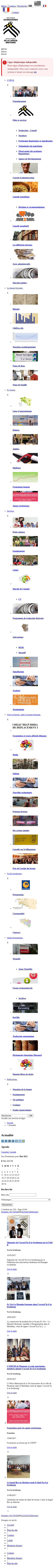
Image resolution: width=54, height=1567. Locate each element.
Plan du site (12, 1530)
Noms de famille (20, 385)
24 (26, 1212)
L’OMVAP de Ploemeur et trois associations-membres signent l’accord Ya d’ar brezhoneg (26, 1367)
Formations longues (21, 487)
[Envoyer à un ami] (20, 1142)
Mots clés (5, 1195)
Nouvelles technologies (22, 792)
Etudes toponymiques (22, 1110)
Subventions (18, 637)
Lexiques (16, 1105)
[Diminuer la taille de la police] (3, 1142)
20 (18, 1212)
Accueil (10, 1123)
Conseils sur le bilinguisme (24, 849)
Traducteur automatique (23, 1036)
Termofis (16, 959)
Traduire (16, 690)
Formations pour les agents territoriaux (24, 1428)
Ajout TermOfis (25, 969)
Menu (3, 6)
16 (10, 1212)
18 (14, 1212)
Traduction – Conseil (27, 130)
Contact (15, 12)
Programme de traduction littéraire (28, 618)
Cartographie (18, 913)
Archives (22, 998)
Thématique (6, 1200)
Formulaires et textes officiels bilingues (30, 736)
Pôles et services (19, 120)
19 (16, 1212)
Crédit (10, 1540)
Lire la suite (12, 1269)
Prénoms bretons (20, 811)
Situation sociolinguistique (24, 347)
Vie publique (18, 1100)
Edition (16, 773)
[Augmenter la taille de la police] (6, 1142)
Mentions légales (14, 1545)
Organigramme (19, 101)
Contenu (12, 6)
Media (15, 755)
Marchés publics (20, 283)
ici (35, 72)
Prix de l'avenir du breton (24, 868)
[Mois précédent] (1, 1161)
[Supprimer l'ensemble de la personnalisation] (13, 1142)
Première (5, 1212)
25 (28, 1212)
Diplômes (17, 468)
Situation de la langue (22, 1089)
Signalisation (18, 672)
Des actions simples (21, 830)
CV (19, 599)
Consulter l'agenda (8, 1152)
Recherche (22, 6)
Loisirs (15, 570)
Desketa (16, 430)
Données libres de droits (23, 1074)
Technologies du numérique (30, 146)
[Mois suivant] (12, 1161)
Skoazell (22, 652)
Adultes (16, 449)
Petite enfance (19, 532)
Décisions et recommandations (31, 207)
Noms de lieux (19, 366)
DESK (21, 647)
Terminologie (18, 709)
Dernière (34, 1212)
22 (22, 1212)
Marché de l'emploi (21, 589)
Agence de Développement (29, 159)
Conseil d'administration (23, 178)
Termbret (22, 135)
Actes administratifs (21, 264)
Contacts (16, 932)
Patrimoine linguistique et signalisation (35, 141)
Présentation (18, 894)
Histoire (16, 309)
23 (24, 1212)
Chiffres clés (18, 328)
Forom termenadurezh (22, 988)
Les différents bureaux (22, 245)
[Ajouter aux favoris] (23, 1142)
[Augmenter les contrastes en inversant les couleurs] (10, 1142)
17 (12, 1212)
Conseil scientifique (21, 197)
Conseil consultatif (21, 226)
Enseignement (19, 551)
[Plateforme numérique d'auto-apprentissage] (25, 425)
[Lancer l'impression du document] (16, 1142)
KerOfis (16, 1017)
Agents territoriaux (21, 506)
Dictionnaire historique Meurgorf (27, 1055)
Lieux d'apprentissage (22, 411)
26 (30, 1212)
